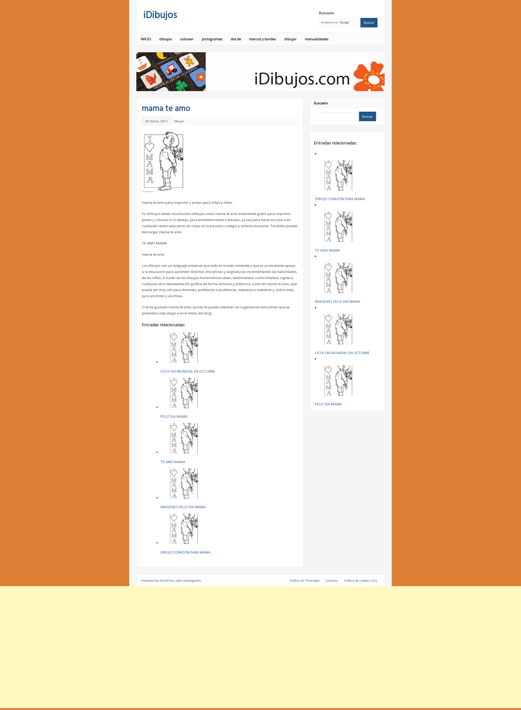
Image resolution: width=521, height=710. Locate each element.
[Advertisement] (260, 647)
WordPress (167, 580)
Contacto (331, 580)
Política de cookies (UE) (360, 580)
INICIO (146, 39)
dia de (236, 39)
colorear (187, 39)
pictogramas (212, 39)
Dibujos (179, 121)
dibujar (290, 39)
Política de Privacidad (304, 580)
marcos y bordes (262, 39)
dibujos (165, 39)
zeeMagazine (191, 580)
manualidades (316, 39)
